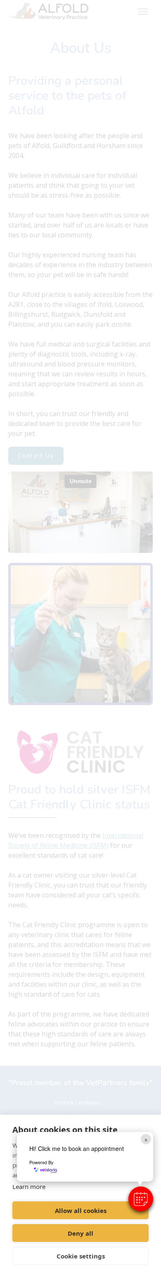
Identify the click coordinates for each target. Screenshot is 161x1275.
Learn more (28, 1186)
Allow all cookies (81, 1210)
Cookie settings (81, 1256)
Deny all (80, 1233)
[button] (140, 1198)
